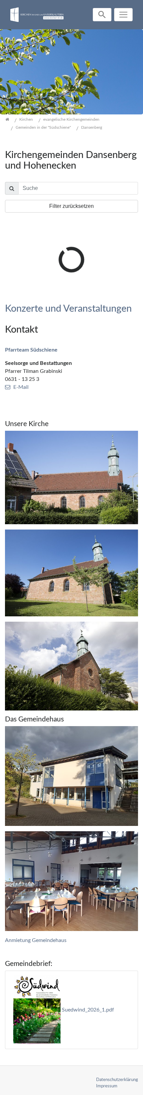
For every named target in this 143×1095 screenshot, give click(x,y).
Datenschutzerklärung (117, 1080)
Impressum (106, 1086)
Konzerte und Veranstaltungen (68, 309)
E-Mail (21, 387)
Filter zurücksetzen (71, 206)
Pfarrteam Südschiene (31, 350)
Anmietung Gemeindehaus (36, 940)
